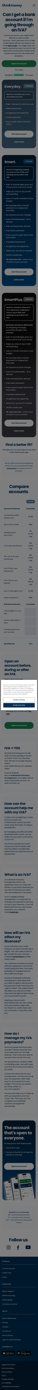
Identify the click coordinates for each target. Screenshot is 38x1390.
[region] (19, 695)
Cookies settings (19, 700)
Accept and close (19, 705)
